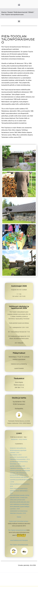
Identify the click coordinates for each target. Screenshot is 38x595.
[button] (18, 21)
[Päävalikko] (19, 5)
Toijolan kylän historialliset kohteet (18, 521)
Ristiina (19, 517)
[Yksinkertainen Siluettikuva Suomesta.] (19, 415)
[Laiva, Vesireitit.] (24, 551)
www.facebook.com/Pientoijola (19, 540)
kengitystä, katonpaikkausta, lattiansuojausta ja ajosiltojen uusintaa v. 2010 (18, 450)
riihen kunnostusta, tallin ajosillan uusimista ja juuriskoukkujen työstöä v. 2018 (20, 479)
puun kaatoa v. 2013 (15, 455)
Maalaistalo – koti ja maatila (19, 439)
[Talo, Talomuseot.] (13, 551)
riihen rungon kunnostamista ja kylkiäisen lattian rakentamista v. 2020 (19, 491)
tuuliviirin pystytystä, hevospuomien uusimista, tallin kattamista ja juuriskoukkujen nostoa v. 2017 (20, 473)
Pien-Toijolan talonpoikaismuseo (17, 530)
